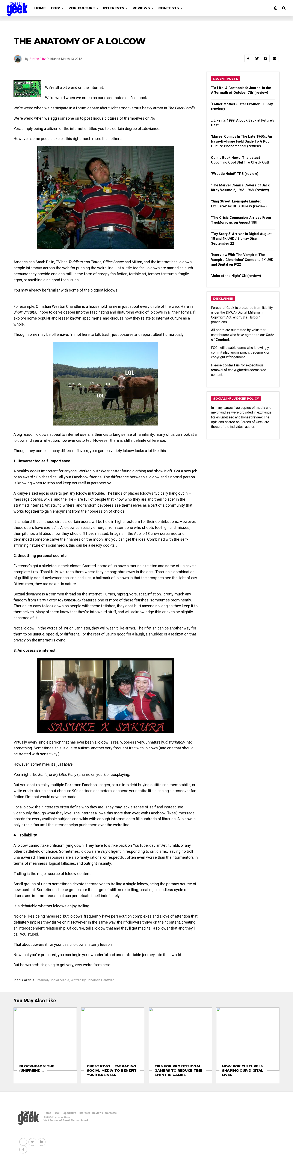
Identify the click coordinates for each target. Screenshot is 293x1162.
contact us (231, 365)
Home (40, 8)
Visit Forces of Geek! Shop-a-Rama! (66, 1120)
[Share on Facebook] (248, 58)
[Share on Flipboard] (266, 58)
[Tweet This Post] (257, 58)
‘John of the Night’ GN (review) (236, 276)
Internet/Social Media (52, 980)
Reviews (141, 8)
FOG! (55, 8)
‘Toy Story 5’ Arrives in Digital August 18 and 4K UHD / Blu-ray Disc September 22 (241, 238)
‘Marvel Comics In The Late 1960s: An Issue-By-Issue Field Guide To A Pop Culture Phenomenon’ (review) (241, 141)
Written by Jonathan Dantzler (92, 980)
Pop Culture (81, 8)
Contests (168, 8)
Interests (113, 8)
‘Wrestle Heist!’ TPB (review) (234, 174)
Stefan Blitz (38, 59)
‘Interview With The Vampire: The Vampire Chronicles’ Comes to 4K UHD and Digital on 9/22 (242, 259)
